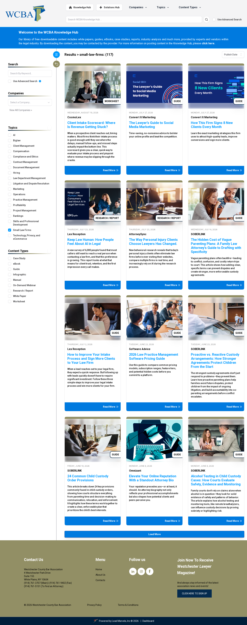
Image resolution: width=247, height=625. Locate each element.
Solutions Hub (111, 7)
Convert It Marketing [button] (142, 117)
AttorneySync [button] (137, 234)
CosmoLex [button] (74, 117)
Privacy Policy (94, 605)
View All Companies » (20, 110)
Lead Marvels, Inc (121, 621)
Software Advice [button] (139, 349)
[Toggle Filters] (56, 54)
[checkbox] (213, 19)
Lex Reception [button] (76, 234)
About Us (100, 574)
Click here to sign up (194, 593)
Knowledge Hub (82, 7)
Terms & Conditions (128, 605)
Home (99, 569)
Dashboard (148, 621)
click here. (208, 43)
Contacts (100, 580)
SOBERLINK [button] (198, 234)
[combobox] (30, 102)
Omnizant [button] (135, 470)
